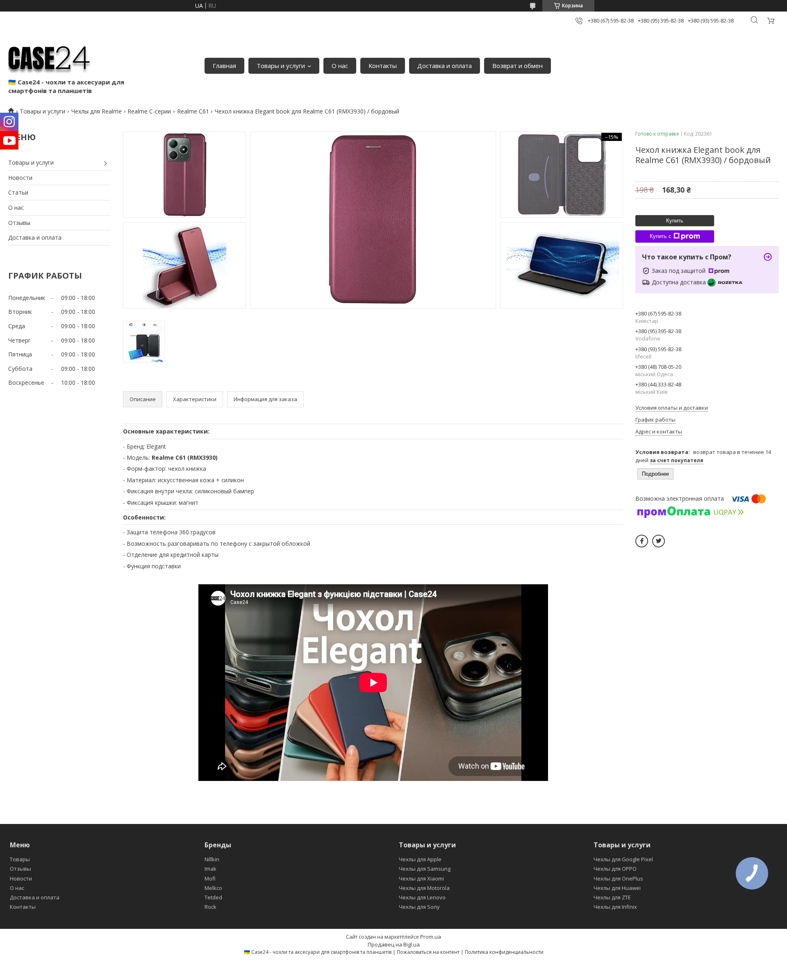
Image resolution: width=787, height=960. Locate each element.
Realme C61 (193, 111)
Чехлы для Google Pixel (623, 859)
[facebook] (641, 541)
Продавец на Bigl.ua (394, 944)
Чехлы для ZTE (612, 897)
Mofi (210, 878)
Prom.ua (430, 936)
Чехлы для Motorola (424, 888)
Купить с (660, 236)
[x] (658, 541)
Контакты (382, 65)
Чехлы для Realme (96, 111)
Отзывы (19, 223)
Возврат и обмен (517, 65)
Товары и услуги (281, 65)
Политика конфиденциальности (504, 952)
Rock (210, 906)
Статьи (18, 192)
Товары (20, 859)
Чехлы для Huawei (617, 888)
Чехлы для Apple (420, 859)
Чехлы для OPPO (615, 868)
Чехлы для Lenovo (422, 897)
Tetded (213, 897)
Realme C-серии (149, 111)
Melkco (213, 888)
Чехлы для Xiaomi (421, 878)
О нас (340, 65)
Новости (20, 178)
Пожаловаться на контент (428, 952)
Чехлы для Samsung (424, 868)
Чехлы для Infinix (615, 906)
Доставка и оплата (444, 65)
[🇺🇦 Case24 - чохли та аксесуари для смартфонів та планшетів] (49, 57)
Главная (224, 65)
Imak (210, 868)
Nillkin (212, 859)
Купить (674, 221)
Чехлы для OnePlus (618, 878)
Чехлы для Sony (419, 906)
